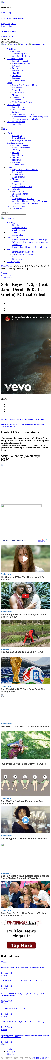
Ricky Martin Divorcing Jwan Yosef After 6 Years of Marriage (21, 980)
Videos (9, 266)
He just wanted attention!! (9, 31)
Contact (10, 1049)
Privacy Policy (13, 1051)
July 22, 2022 (7, 275)
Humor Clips (6, 13)
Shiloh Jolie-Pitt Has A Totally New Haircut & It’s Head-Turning (22, 1022)
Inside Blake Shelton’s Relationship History (15, 1008)
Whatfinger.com (40, 1058)
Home (3, 266)
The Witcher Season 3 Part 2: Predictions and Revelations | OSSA (22, 967)
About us (10, 1054)
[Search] (2, 216)
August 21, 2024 (8, 23)
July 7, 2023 (6, 973)
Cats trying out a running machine (12, 18)
